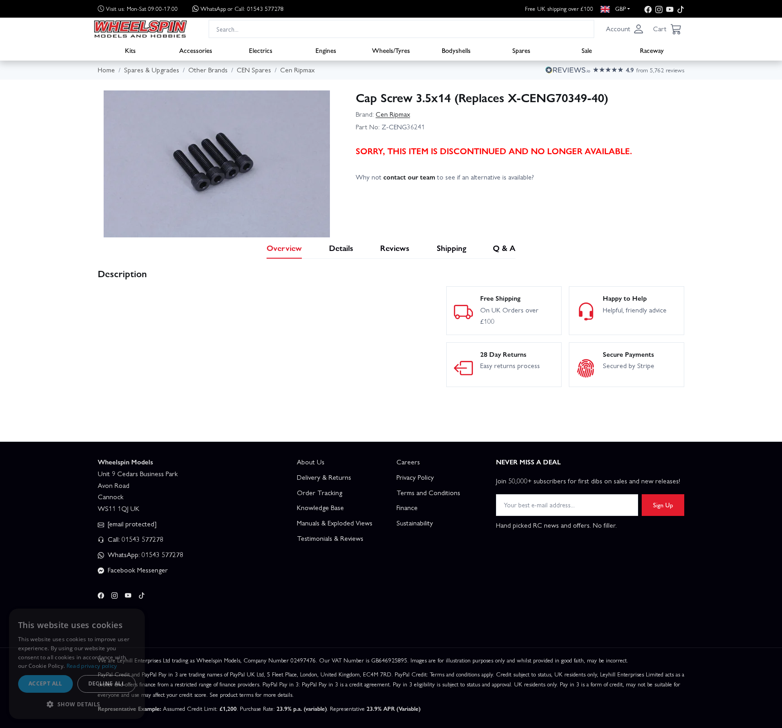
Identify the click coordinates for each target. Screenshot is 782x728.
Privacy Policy (415, 477)
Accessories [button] (195, 50)
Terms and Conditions (428, 492)
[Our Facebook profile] (648, 9)
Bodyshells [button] (456, 50)
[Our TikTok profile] (680, 9)
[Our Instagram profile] (659, 9)
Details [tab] (341, 247)
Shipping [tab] (451, 247)
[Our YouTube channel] (669, 9)
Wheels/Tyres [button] (391, 50)
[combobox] (401, 29)
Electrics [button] (260, 50)
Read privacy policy (92, 666)
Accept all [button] (45, 683)
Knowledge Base (320, 507)
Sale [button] (587, 50)
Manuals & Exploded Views (334, 523)
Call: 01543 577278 (134, 539)
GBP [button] (619, 8)
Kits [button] (130, 50)
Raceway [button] (652, 50)
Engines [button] (325, 50)
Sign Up (663, 504)
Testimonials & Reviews (330, 538)
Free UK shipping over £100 (559, 8)
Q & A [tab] (504, 247)
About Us (310, 462)
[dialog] (77, 664)
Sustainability (414, 523)
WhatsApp (242, 8)
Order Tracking (319, 492)
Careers (408, 462)
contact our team (409, 177)
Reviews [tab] (395, 247)
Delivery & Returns (324, 477)
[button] (624, 29)
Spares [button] (521, 50)
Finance (407, 507)
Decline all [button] (106, 683)
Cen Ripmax (393, 114)
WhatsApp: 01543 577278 (144, 554)
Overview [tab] (284, 247)
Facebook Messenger (137, 570)
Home (106, 70)
